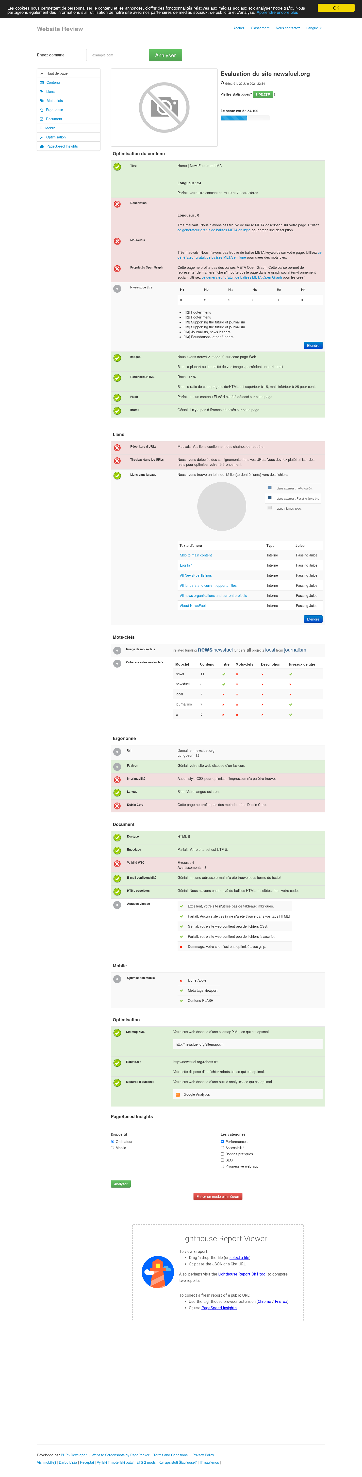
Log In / (186, 565)
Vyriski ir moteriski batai (115, 1462)
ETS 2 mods (146, 1462)
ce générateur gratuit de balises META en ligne (214, 229)
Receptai (87, 1462)
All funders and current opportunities (208, 585)
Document (52, 118)
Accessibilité (235, 1147)
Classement (260, 27)
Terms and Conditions (170, 1454)
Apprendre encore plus (277, 12)
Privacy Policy (203, 1454)
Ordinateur (124, 1141)
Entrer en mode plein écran (218, 1196)
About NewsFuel (193, 605)
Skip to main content (196, 555)
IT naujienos (209, 1462)
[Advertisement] (181, 1395)
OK (336, 8)
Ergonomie (53, 109)
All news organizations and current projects (213, 595)
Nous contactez (288, 27)
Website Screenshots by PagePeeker (120, 1454)
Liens (49, 91)
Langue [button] (312, 27)
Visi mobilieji (46, 1462)
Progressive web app (242, 1166)
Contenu (52, 82)
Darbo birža (68, 1462)
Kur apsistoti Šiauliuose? (178, 1462)
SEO (229, 1160)
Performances (236, 1141)
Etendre (313, 345)
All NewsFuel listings (196, 575)
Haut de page (56, 73)
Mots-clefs (53, 100)
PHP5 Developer (74, 1454)
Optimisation (54, 136)
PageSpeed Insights (61, 146)
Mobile (49, 127)
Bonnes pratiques (239, 1153)
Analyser (165, 55)
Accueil (239, 27)
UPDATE (263, 94)
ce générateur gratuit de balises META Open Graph (242, 277)
